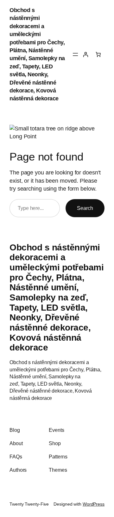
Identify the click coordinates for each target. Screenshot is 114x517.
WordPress (93, 504)
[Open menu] (75, 54)
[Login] (85, 54)
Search (85, 208)
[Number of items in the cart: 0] (98, 54)
